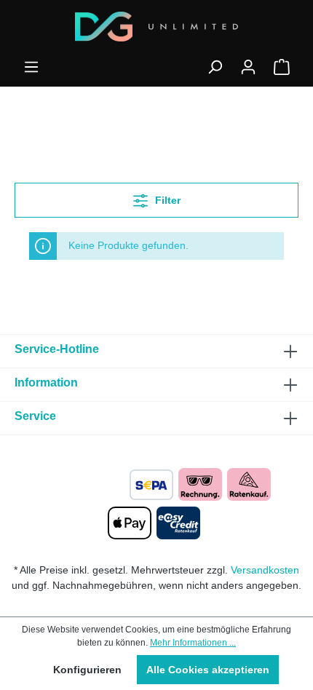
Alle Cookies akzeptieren (207, 669)
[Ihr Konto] (248, 67)
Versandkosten (265, 570)
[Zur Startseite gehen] (156, 26)
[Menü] (31, 67)
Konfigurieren (87, 669)
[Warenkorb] (281, 67)
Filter (166, 200)
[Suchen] (214, 67)
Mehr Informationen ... (193, 643)
